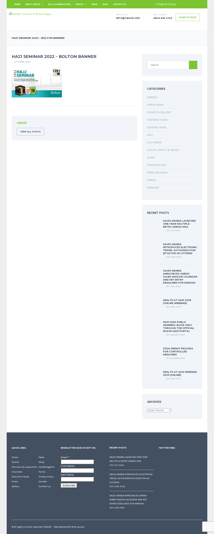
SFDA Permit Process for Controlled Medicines (178, 351)
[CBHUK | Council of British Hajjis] (30, 13)
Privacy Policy (46, 476)
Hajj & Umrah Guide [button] (59, 4)
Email (65, 457)
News (94, 4)
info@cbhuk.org (165, 4)
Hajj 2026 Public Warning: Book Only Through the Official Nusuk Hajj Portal (178, 327)
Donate (43, 481)
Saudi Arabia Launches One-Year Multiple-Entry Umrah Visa (179, 223)
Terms (42, 471)
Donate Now (187, 17)
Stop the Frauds (20, 476)
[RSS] (129, 123)
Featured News (157, 119)
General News (156, 127)
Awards (152, 97)
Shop (105, 4)
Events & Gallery (159, 112)
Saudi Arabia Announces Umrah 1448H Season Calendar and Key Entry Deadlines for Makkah (180, 276)
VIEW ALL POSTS (30, 131)
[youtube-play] (194, 4)
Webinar (153, 187)
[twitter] (184, 4)
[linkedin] (189, 4)
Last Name (67, 474)
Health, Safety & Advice (163, 149)
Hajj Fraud (154, 142)
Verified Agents (47, 467)
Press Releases (157, 172)
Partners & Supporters (24, 467)
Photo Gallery (156, 165)
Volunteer (17, 471)
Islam (151, 157)
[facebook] (179, 4)
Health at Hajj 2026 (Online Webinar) (177, 302)
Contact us (119, 4)
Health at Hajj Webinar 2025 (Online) (180, 373)
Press (15, 481)
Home (17, 4)
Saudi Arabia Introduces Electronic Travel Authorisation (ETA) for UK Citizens (180, 249)
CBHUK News (155, 104)
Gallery (15, 486)
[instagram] (199, 4)
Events (79, 4)
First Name (67, 466)
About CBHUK (32, 4)
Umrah (151, 180)
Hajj (150, 134)
